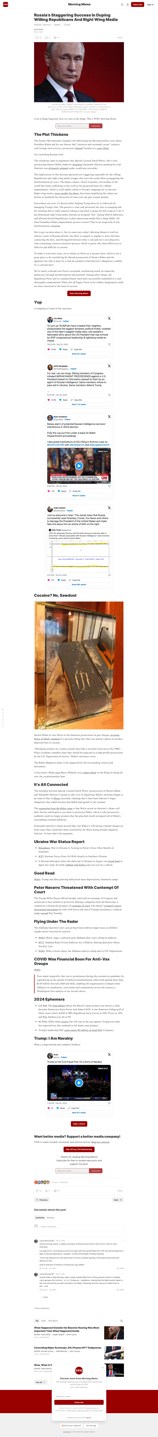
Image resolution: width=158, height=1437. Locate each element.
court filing (103, 148)
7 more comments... (42, 1308)
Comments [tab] (40, 1218)
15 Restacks (63, 1182)
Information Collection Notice (78, 1410)
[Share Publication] (127, 4)
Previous (44, 1200)
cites (57, 773)
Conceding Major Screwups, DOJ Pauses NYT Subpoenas (67, 1347)
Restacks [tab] (50, 1218)
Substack (66, 1432)
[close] (103, 1368)
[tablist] (44, 1217)
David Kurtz (38, 29)
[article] (79, 1334)
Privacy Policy (98, 1410)
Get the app (91, 1425)
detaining (77, 164)
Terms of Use (91, 1408)
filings (56, 798)
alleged (79, 148)
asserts (65, 1022)
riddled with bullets (75, 865)
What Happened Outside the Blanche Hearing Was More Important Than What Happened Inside (66, 1329)
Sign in (150, 4)
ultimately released (58, 168)
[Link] (31, 134)
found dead (114, 861)
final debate (59, 1006)
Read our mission (100, 1142)
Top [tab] (37, 1321)
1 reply (45, 1297)
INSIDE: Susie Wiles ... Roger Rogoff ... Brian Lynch (55, 1334)
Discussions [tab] (53, 1321)
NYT (41, 856)
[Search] (122, 4)
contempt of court (80, 906)
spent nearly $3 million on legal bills (83, 1030)
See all (39, 1382)
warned (44, 913)
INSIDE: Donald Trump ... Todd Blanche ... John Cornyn (57, 1351)
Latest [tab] (43, 1321)
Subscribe (137, 4)
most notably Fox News (67, 193)
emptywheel (89, 773)
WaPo (37, 879)
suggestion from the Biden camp (55, 808)
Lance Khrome (46, 1240)
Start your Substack (72, 1425)
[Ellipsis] (123, 1240)
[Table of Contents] (2, 718)
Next (116, 1200)
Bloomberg (44, 848)
